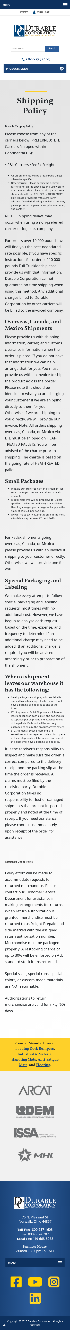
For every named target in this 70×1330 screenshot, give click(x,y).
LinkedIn (35, 1298)
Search (52, 48)
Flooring (43, 1065)
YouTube (35, 1281)
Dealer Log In (43, 12)
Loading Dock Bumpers (34, 1048)
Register (24, 12)
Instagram (54, 1281)
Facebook (16, 1281)
